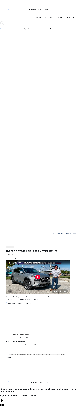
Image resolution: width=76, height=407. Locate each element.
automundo (13, 354)
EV (34, 354)
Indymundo (71, 17)
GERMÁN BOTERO (40, 354)
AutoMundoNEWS (21, 354)
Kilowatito (61, 17)
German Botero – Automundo (32, 344)
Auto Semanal (10, 247)
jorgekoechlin (56, 354)
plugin (62, 354)
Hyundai (48, 354)
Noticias (38, 17)
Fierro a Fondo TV (49, 17)
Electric (29, 354)
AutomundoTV (24, 338)
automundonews (20, 341)
